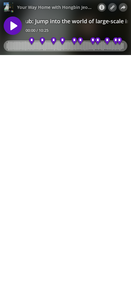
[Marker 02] (42, 41)
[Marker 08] (92, 41)
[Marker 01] (31, 41)
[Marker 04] (53, 41)
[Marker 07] (80, 41)
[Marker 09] (97, 41)
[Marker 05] (62, 41)
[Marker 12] (119, 41)
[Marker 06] (74, 41)
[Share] (123, 7)
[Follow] (112, 7)
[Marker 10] (107, 41)
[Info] (101, 7)
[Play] (13, 26)
